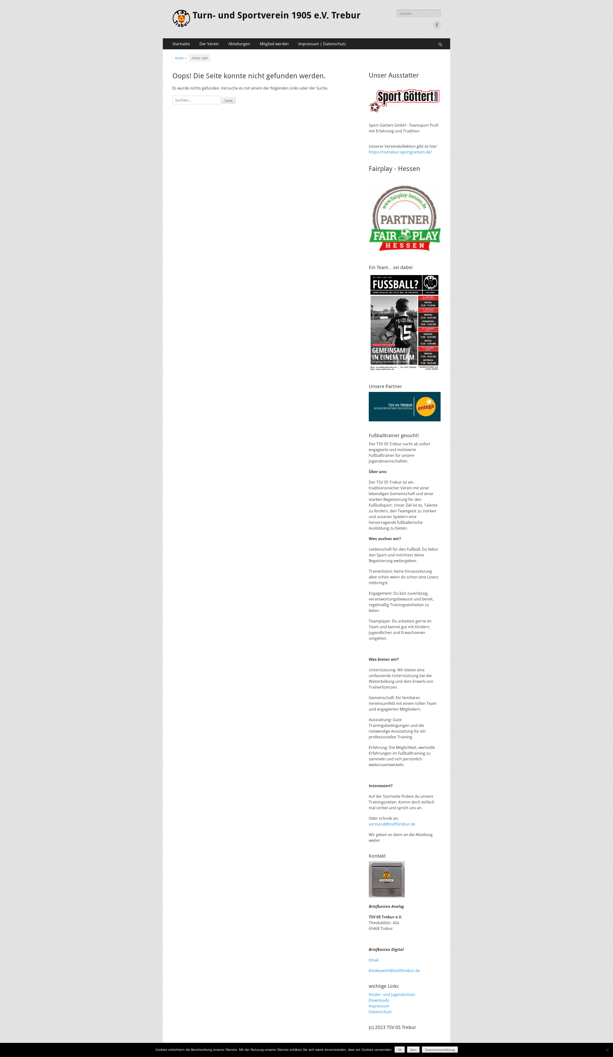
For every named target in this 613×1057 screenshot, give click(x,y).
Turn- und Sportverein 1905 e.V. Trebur (277, 15)
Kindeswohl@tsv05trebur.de (394, 970)
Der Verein (209, 43)
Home (181, 58)
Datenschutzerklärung (440, 1050)
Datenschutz (380, 1011)
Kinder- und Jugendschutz (392, 994)
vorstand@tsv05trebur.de (392, 824)
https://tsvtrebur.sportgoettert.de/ (400, 152)
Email (374, 960)
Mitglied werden (274, 43)
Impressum (379, 1006)
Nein (413, 1050)
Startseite (181, 43)
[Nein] (607, 1049)
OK (400, 1050)
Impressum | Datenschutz (322, 43)
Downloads (379, 1000)
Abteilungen (239, 43)
